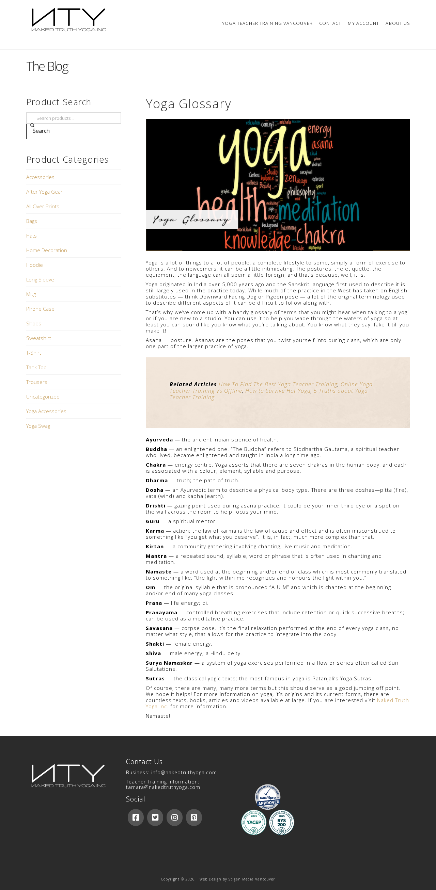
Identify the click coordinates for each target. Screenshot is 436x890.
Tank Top (36, 367)
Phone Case (40, 308)
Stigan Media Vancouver (252, 879)
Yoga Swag (38, 425)
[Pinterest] (194, 817)
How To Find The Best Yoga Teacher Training (278, 384)
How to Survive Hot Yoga (278, 390)
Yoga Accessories (46, 411)
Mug (31, 294)
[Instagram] (175, 817)
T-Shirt (33, 352)
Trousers (36, 381)
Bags (31, 220)
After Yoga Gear (44, 191)
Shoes (33, 323)
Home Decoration (46, 250)
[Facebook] (136, 817)
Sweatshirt (38, 338)
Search (41, 130)
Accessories (40, 177)
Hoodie (34, 264)
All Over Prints (42, 206)
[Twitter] (155, 817)
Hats (31, 235)
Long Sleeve (40, 279)
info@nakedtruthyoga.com (184, 772)
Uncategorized (43, 396)
